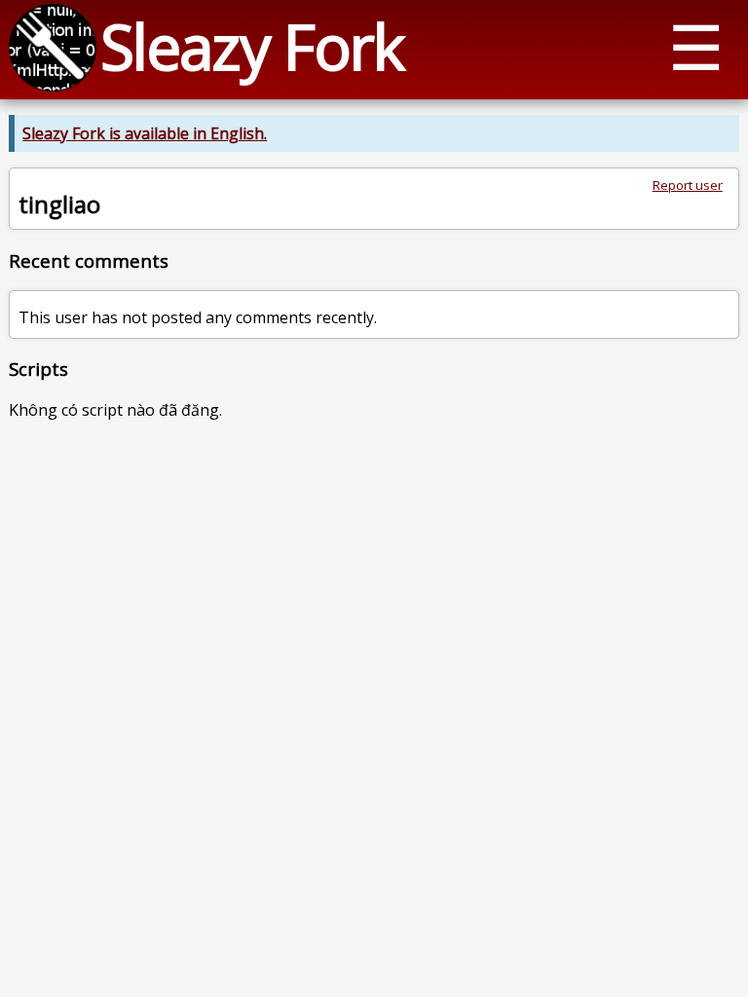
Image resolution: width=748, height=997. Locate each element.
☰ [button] (696, 46)
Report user (688, 185)
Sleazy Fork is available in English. (144, 133)
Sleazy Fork (251, 46)
